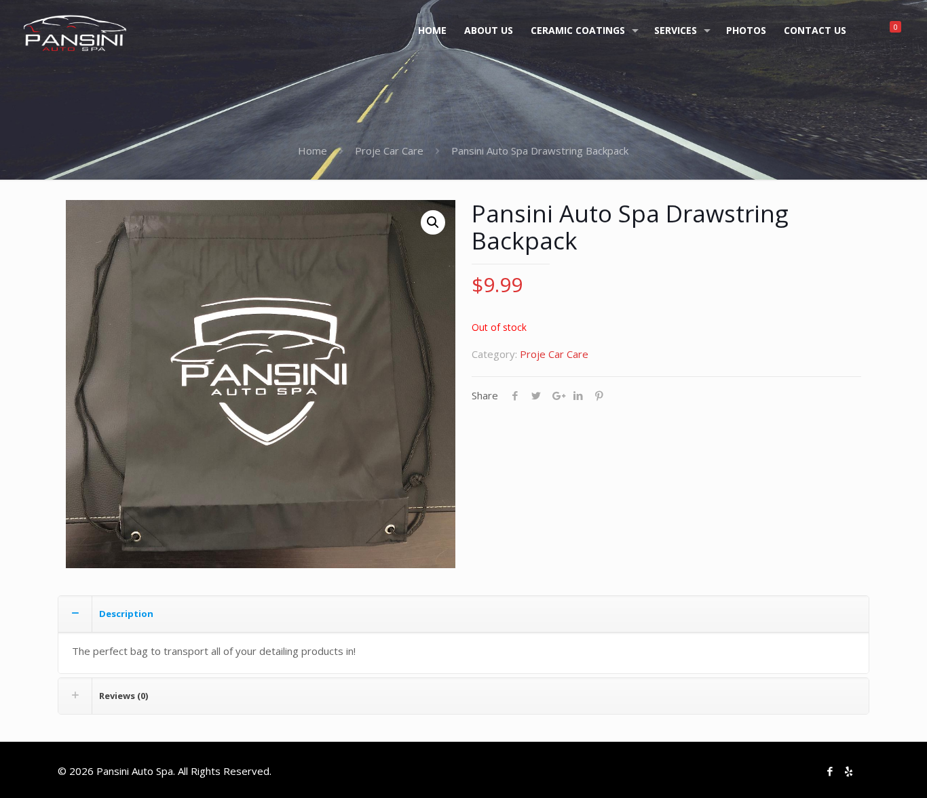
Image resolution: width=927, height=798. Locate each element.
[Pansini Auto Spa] (75, 30)
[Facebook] (830, 771)
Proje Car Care (389, 150)
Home (312, 150)
